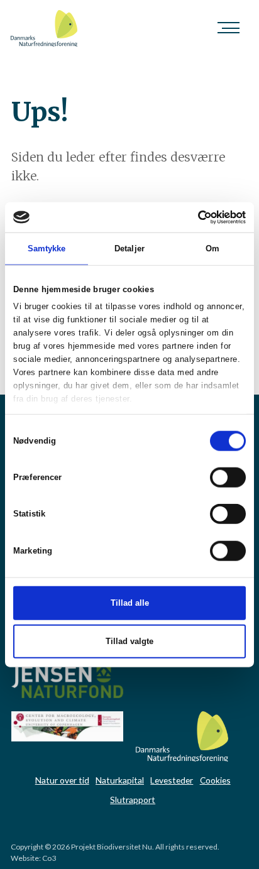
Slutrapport (132, 799)
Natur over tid (62, 780)
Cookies (215, 780)
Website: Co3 (33, 858)
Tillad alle (130, 603)
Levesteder (171, 780)
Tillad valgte (129, 641)
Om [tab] (212, 248)
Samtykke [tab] (47, 248)
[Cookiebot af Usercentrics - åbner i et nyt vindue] (191, 217)
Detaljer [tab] (129, 248)
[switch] (228, 477)
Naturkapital (120, 780)
